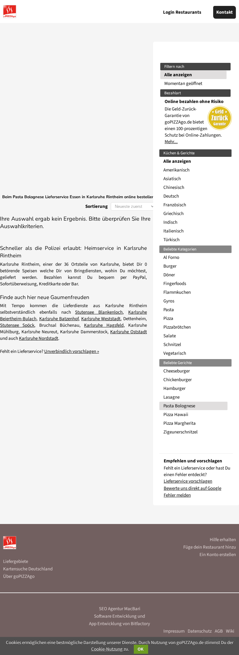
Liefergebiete (15, 561)
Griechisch (173, 213)
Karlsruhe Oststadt (128, 332)
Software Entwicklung (115, 616)
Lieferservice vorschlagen (188, 481)
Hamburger (174, 388)
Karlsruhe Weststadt (101, 319)
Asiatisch (172, 178)
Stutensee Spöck (17, 325)
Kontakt (224, 12)
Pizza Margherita (179, 423)
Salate (169, 336)
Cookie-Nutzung (107, 649)
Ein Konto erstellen (217, 554)
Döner (169, 275)
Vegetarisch (174, 353)
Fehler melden (177, 495)
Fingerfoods (174, 283)
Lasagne (171, 397)
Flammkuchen (177, 292)
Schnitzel (172, 344)
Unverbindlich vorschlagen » (71, 351)
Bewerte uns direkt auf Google (192, 488)
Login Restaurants (182, 12)
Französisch (174, 205)
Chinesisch (173, 187)
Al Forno (171, 257)
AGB (219, 631)
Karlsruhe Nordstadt (38, 338)
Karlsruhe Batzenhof (59, 319)
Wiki (230, 631)
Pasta (168, 309)
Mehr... (171, 141)
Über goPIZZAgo (19, 576)
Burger (169, 266)
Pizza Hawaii (175, 414)
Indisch (170, 222)
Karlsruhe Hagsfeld (103, 325)
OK (141, 649)
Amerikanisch (176, 170)
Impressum (174, 631)
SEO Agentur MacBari (119, 609)
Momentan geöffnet (183, 83)
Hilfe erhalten (223, 539)
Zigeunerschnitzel (180, 432)
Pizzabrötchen (177, 327)
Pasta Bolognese (179, 406)
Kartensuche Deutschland (28, 569)
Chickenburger (177, 380)
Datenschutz (200, 631)
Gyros (168, 301)
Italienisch (173, 231)
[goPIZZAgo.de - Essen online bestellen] (9, 11)
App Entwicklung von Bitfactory (119, 623)
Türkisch (171, 239)
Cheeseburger (176, 371)
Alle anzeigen (178, 75)
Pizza (168, 318)
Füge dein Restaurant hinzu (209, 547)
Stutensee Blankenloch (99, 312)
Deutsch (171, 196)
